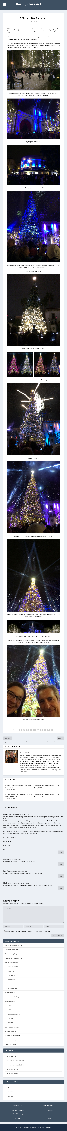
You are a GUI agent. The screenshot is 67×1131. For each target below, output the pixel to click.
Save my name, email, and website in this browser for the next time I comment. (27, 931)
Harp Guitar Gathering (12, 958)
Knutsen (10, 975)
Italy (9, 1018)
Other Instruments (11, 1027)
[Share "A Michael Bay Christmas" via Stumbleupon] (45, 730)
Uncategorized (9, 1044)
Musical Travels (9, 1001)
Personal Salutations (11, 1036)
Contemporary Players (12, 954)
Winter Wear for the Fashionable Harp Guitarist (18, 795)
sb (4, 859)
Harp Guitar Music (12, 1069)
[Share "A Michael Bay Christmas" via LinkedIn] (38, 730)
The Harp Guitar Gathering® (15, 1065)
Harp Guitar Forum (12, 1073)
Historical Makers (10, 962)
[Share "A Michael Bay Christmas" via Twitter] (24, 730)
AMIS (9, 1005)
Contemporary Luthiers (12, 945)
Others (10, 980)
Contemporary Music (11, 949)
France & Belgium (13, 1014)
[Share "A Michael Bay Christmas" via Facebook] (20, 730)
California (11, 1010)
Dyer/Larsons (12, 967)
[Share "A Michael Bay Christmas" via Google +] (27, 730)
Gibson (10, 971)
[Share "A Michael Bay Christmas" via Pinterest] (34, 730)
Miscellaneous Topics (11, 997)
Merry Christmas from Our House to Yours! (19, 786)
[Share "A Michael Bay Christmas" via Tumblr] (31, 730)
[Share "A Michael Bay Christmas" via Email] (48, 730)
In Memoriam (9, 992)
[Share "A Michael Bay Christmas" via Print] (52, 730)
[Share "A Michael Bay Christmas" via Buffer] (41, 730)
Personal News (9, 1031)
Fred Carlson (8, 814)
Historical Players (10, 988)
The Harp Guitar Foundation (15, 1061)
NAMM (10, 1023)
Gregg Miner (24, 752)
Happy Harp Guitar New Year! (46, 785)
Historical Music (10, 984)
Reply (61, 852)
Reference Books (10, 1040)
